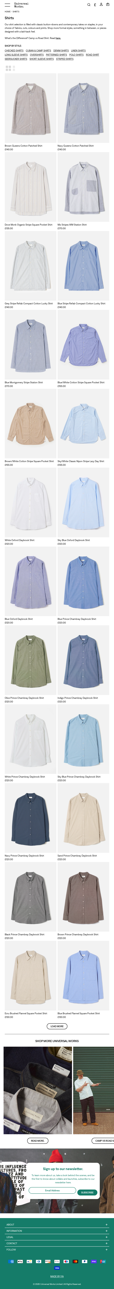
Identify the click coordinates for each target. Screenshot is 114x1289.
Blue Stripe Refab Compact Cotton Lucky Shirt (81, 303)
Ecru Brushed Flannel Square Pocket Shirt (26, 1013)
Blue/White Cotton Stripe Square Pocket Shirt (81, 382)
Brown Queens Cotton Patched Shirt (23, 145)
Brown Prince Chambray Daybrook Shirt (78, 934)
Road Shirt (92, 54)
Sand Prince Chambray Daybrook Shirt (77, 855)
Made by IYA (57, 1276)
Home (8, 11)
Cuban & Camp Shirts (38, 50)
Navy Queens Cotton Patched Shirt (76, 145)
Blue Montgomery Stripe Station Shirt (24, 382)
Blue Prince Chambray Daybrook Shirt (77, 619)
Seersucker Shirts (16, 59)
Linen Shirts (78, 50)
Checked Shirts (14, 50)
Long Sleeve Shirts (16, 54)
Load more (57, 1026)
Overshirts (37, 54)
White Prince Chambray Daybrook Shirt (25, 776)
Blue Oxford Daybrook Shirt (19, 619)
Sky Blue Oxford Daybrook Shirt (74, 540)
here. (58, 38)
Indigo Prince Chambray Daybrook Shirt (78, 698)
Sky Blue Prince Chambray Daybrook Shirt (79, 776)
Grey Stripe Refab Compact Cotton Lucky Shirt (29, 303)
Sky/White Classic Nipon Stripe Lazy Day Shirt (81, 461)
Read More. (38, 1140)
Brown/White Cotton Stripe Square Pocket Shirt (29, 461)
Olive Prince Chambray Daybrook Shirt (24, 698)
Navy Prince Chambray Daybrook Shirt (24, 855)
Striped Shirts (64, 59)
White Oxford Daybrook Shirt (19, 540)
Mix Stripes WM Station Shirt (72, 224)
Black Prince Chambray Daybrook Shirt (24, 934)
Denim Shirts (61, 50)
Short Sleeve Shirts (42, 59)
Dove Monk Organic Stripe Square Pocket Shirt (28, 224)
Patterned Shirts (56, 54)
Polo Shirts (76, 54)
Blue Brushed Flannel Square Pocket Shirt (79, 1013)
